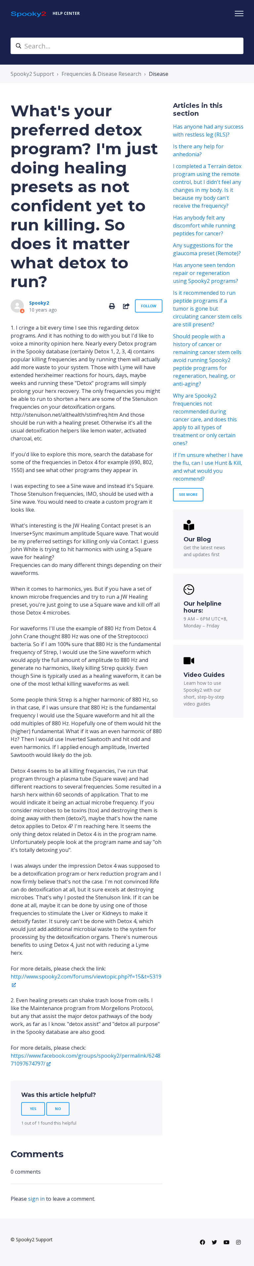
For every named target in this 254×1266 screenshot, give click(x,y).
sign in (36, 1198)
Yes (33, 1108)
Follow (148, 305)
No (58, 1108)
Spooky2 (39, 303)
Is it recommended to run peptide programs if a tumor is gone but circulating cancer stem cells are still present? (207, 308)
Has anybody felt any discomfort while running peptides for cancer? (204, 225)
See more (188, 494)
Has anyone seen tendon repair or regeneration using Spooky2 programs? (205, 273)
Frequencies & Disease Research (101, 73)
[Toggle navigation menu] (239, 13)
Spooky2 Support (32, 73)
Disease (158, 73)
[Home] (29, 14)
